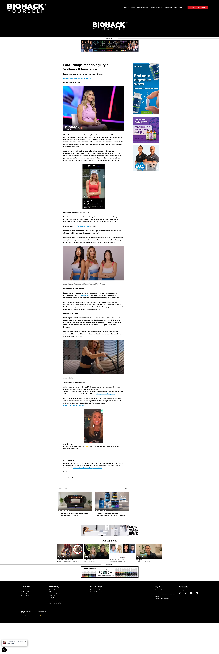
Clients (51, 600)
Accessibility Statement (162, 598)
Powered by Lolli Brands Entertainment (29, 615)
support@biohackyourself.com (187, 590)
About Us (23, 590)
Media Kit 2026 (25, 596)
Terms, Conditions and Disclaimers (165, 594)
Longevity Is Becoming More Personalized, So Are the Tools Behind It (111, 514)
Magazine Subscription (96, 590)
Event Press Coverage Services (57, 602)
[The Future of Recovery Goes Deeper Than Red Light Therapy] (75, 501)
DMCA (157, 596)
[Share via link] (77, 477)
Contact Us (24, 594)
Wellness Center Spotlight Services (58, 604)
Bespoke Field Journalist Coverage (58, 606)
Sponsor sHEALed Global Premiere (58, 594)
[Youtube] (191, 593)
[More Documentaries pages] (147, 7)
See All (127, 488)
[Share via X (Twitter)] (68, 477)
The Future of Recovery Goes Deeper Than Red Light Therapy (74, 514)
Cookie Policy (159, 592)
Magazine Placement (55, 590)
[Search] (211, 7)
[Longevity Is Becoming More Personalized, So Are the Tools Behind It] (112, 501)
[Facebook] (196, 593)
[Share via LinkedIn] (72, 477)
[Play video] (93, 426)
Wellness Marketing (54, 592)
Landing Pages (53, 598)
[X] (185, 593)
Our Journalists (25, 592)
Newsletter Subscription (96, 592)
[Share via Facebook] (64, 477)
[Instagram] (179, 593)
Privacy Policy (159, 590)
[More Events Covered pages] (161, 7)
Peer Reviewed (67, 471)
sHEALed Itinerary (53, 596)
